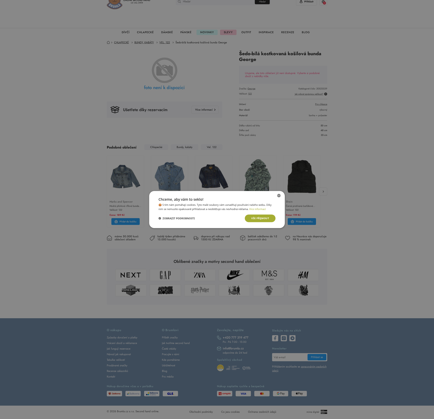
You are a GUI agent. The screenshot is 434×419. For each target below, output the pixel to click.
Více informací (257, 209)
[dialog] (217, 209)
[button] (177, 218)
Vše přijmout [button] (260, 218)
